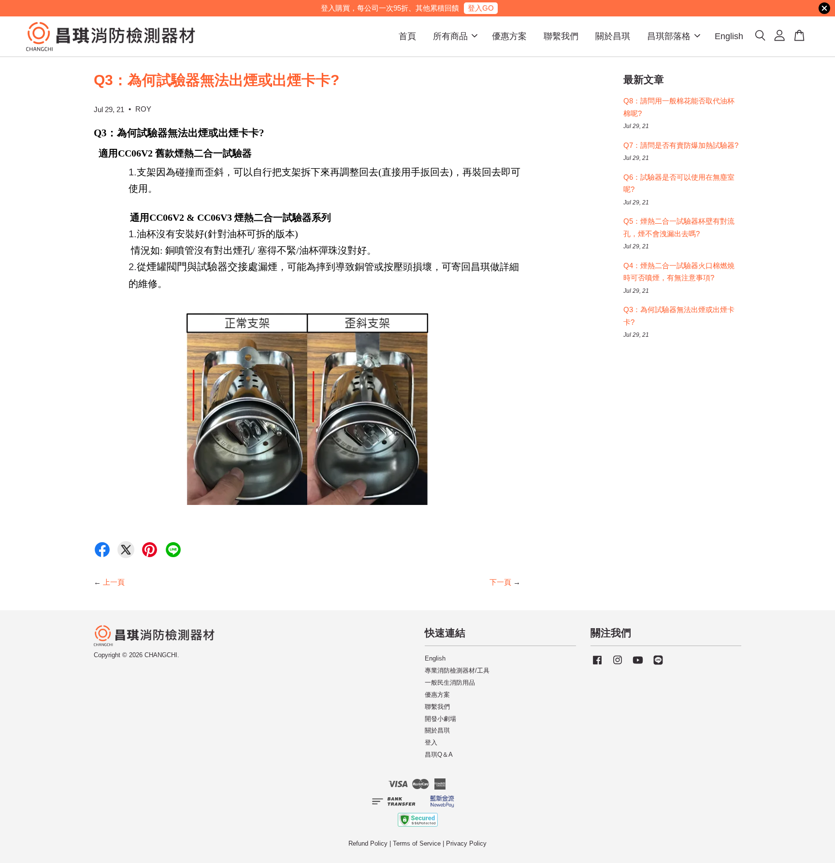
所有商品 (450, 36)
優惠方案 (509, 36)
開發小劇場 (440, 718)
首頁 (407, 36)
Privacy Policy (466, 843)
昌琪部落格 (669, 36)
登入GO (481, 8)
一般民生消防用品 (450, 682)
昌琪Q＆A (439, 754)
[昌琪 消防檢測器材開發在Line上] (658, 664)
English (729, 36)
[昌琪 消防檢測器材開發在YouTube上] (638, 664)
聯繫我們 (561, 36)
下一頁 (500, 582)
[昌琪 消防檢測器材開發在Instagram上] (617, 664)
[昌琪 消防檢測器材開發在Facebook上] (597, 664)
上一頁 (114, 582)
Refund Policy (368, 843)
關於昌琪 (612, 36)
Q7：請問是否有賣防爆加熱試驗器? (680, 145)
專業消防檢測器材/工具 (457, 670)
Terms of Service (417, 843)
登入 (431, 742)
